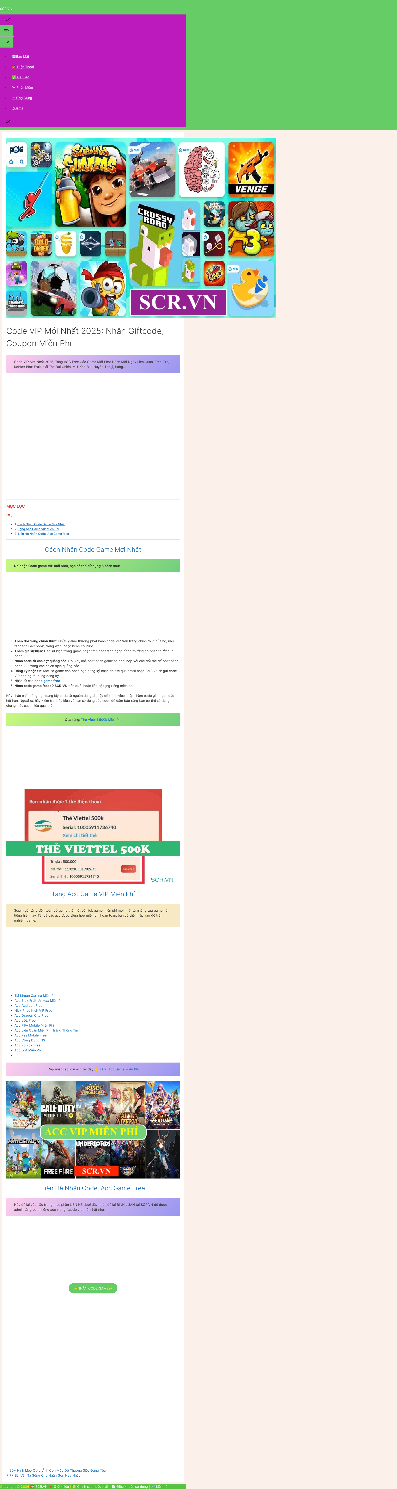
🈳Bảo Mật (20, 56)
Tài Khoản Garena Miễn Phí (35, 995)
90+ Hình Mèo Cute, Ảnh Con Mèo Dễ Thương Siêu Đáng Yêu (58, 1470)
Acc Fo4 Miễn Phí (28, 1050)
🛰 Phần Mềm (22, 87)
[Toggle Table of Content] (9, 516)
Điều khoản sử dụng (132, 1486)
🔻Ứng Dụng (22, 98)
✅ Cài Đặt (20, 77)
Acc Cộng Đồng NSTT (31, 1040)
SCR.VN (6, 9)
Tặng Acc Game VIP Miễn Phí (38, 529)
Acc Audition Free (28, 1005)
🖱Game (17, 108)
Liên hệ (161, 1486)
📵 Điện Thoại (23, 67)
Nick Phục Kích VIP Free (33, 1010)
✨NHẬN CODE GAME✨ (93, 1288)
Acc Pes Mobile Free (30, 1035)
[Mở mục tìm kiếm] (7, 20)
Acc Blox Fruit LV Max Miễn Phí (38, 1000)
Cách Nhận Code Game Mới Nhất (41, 524)
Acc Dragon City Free (31, 1015)
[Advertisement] (93, 407)
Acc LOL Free (25, 1020)
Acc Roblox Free (27, 1045)
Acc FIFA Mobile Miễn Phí (34, 1025)
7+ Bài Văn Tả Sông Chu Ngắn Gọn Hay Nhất (45, 1475)
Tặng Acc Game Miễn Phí (119, 1069)
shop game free (47, 681)
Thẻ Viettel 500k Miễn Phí (101, 720)
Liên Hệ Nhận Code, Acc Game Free (43, 533)
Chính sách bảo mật (92, 1486)
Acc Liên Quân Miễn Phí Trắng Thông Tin (46, 1030)
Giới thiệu (61, 1486)
